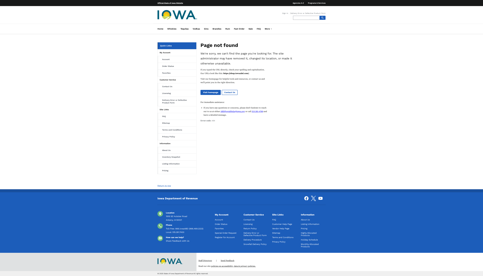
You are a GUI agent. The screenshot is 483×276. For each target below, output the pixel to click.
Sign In (285, 13)
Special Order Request (225, 233)
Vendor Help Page (280, 228)
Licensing (166, 93)
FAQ (164, 116)
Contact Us (167, 86)
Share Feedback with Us (177, 241)
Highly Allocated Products (309, 234)
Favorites (166, 73)
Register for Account (225, 237)
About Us (166, 150)
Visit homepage (210, 92)
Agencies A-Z (298, 3)
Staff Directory (205, 260)
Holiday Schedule (309, 240)
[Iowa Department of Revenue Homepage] (177, 15)
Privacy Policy (168, 137)
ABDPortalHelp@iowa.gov (232, 111)
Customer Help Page (282, 224)
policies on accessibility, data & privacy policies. (233, 266)
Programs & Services (317, 3)
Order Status (168, 66)
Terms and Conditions (172, 130)
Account (166, 59)
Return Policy (250, 228)
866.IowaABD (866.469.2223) (189, 228)
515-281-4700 (257, 111)
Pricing (165, 170)
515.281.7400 (178, 232)
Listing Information (171, 164)
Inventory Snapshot (171, 157)
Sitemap (166, 123)
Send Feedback (227, 260)
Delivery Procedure (253, 240)
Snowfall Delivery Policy (255, 244)
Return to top (164, 185)
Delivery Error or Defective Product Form (308, 13)
